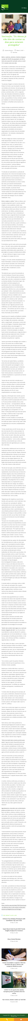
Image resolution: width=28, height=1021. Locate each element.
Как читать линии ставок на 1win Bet (14, 999)
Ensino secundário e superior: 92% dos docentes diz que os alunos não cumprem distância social (14, 964)
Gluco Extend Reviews (14, 939)
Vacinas (15, 52)
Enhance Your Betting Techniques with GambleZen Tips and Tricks (14, 919)
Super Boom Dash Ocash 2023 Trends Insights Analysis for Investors (14, 930)
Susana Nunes (9, 50)
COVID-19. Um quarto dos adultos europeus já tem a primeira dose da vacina (14, 991)
